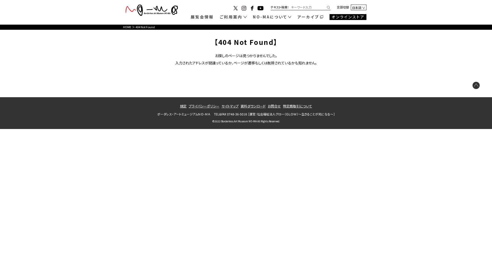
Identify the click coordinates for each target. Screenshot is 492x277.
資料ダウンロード (253, 106)
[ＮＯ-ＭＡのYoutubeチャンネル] (260, 9)
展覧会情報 (202, 16)
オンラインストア (348, 16)
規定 (183, 106)
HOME (127, 27)
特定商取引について (297, 106)
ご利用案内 (231, 16)
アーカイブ (308, 16)
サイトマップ (230, 106)
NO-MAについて (270, 16)
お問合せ (274, 106)
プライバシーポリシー (204, 106)
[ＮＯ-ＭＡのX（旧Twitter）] (236, 9)
